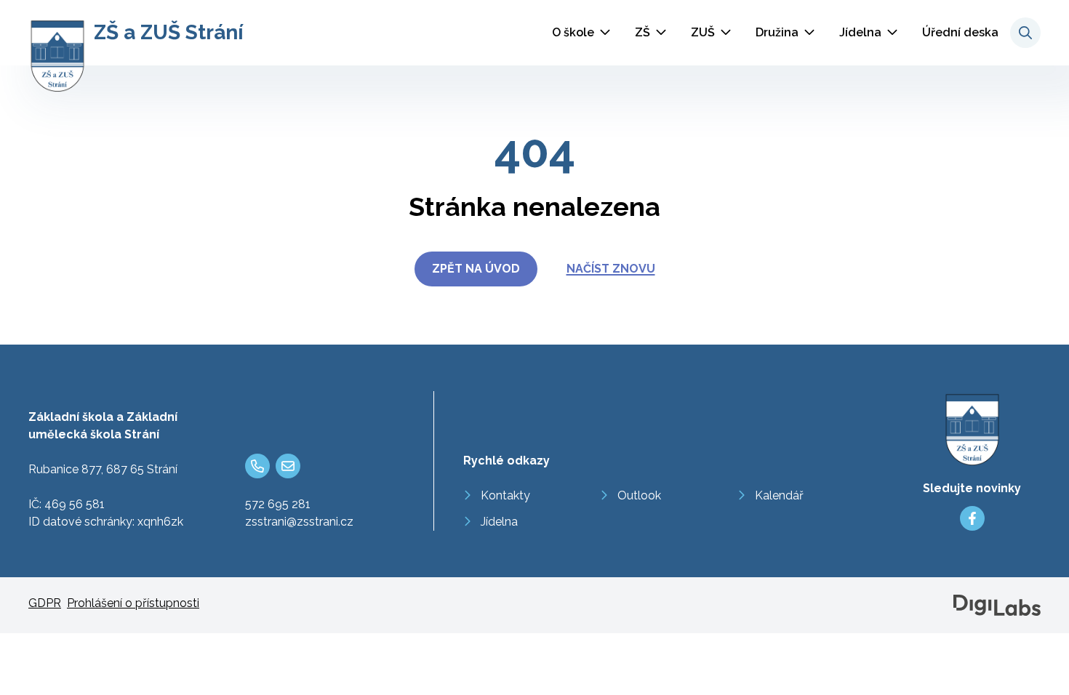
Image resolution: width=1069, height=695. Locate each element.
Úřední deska (960, 32)
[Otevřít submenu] (605, 32)
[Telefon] (257, 466)
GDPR (44, 603)
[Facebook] (972, 518)
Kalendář (779, 495)
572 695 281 (278, 504)
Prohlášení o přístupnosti (133, 603)
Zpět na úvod (476, 269)
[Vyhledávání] (1025, 32)
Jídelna (860, 32)
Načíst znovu (610, 269)
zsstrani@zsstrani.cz (299, 522)
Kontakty (505, 495)
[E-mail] (288, 466)
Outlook (639, 495)
